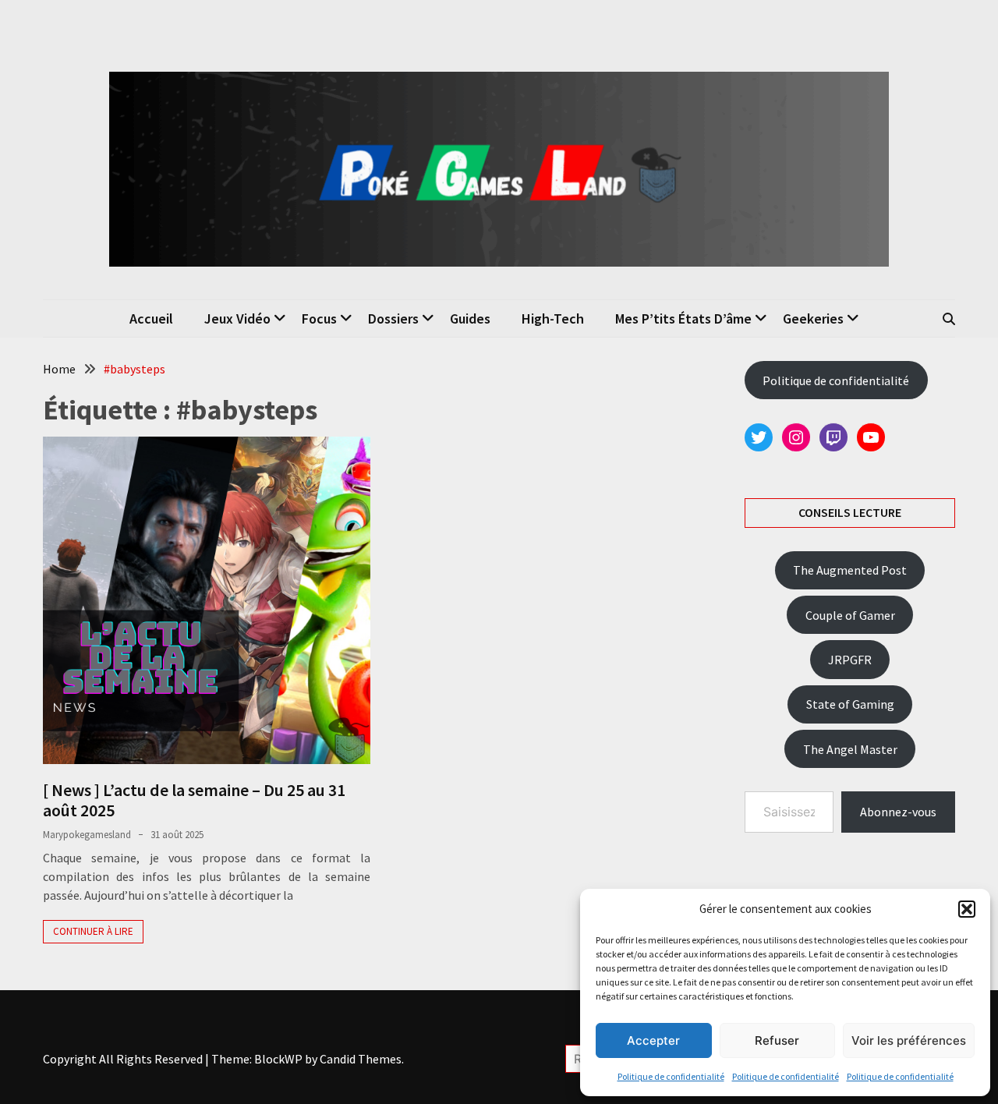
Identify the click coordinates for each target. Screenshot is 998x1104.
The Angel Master (850, 749)
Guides (470, 318)
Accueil (151, 318)
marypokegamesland (87, 834)
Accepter (653, 1040)
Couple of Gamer (850, 615)
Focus (319, 318)
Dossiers (393, 318)
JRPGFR (850, 659)
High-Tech (553, 318)
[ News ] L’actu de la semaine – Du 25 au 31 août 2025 (194, 800)
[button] (967, 909)
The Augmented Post (850, 570)
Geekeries (813, 318)
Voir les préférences (908, 1040)
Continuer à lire (93, 931)
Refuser (777, 1040)
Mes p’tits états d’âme (683, 318)
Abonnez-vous (898, 811)
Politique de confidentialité (671, 1076)
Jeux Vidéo (237, 318)
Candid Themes (361, 1059)
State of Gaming (850, 704)
